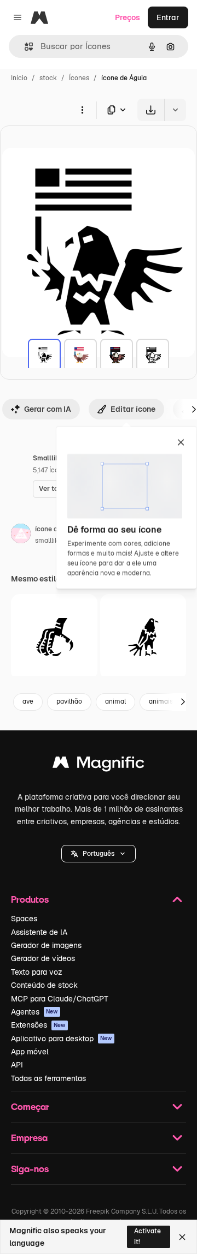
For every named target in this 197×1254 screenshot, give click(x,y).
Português (98, 853)
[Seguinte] (183, 702)
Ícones (79, 78)
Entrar (168, 17)
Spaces (24, 918)
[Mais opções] (82, 110)
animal (115, 701)
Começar (30, 1106)
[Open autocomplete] (24, 47)
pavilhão (69, 701)
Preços (127, 17)
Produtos (30, 899)
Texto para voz (36, 972)
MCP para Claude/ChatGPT (59, 999)
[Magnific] (98, 765)
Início (19, 78)
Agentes (34, 1012)
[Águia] (44, 355)
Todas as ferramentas (48, 1078)
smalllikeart (53, 540)
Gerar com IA (47, 409)
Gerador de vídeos (43, 958)
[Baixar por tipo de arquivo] (117, 110)
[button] (98, 853)
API (17, 1065)
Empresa (29, 1137)
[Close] (182, 1237)
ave (27, 701)
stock (48, 78)
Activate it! (147, 1236)
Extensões (38, 1025)
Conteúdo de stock (44, 985)
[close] (181, 442)
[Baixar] (150, 110)
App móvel (30, 1052)
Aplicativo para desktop (61, 1038)
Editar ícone (133, 409)
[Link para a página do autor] (21, 535)
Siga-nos (30, 1168)
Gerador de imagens (46, 945)
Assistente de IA (39, 932)
